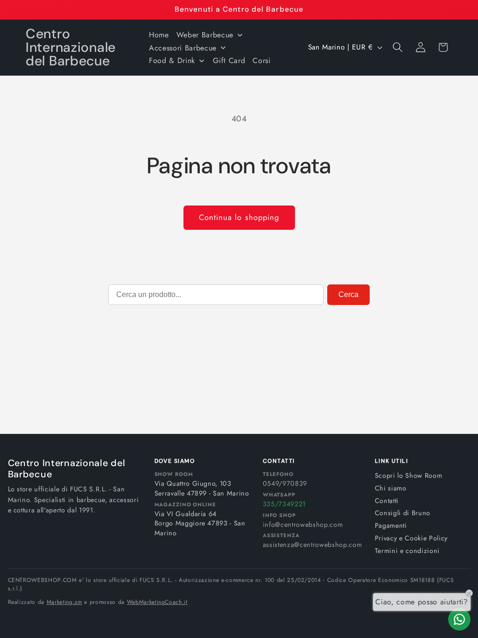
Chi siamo (391, 488)
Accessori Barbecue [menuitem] (183, 48)
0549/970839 (285, 483)
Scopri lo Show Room (409, 475)
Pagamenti (391, 525)
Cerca (348, 294)
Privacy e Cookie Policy (411, 538)
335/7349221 (284, 504)
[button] (398, 47)
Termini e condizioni (407, 550)
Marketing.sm (64, 602)
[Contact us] (459, 619)
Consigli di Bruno (402, 512)
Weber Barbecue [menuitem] (204, 34)
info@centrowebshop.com (303, 524)
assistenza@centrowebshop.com (312, 544)
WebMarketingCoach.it (157, 602)
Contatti (387, 500)
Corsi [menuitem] (261, 60)
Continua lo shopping (239, 217)
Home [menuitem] (159, 34)
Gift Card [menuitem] (229, 60)
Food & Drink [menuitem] (172, 60)
